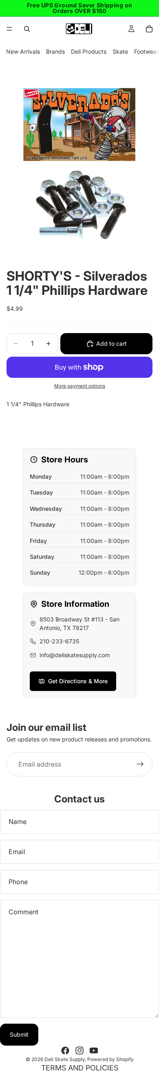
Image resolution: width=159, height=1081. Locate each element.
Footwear (146, 51)
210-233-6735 (59, 641)
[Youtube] (94, 1050)
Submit (19, 1034)
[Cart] (149, 29)
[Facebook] (65, 1050)
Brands (55, 51)
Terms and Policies (79, 1068)
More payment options (79, 386)
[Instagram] (79, 1050)
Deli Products (88, 51)
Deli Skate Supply (64, 1059)
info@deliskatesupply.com (75, 655)
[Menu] (9, 29)
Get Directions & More (78, 681)
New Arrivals (23, 51)
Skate (120, 51)
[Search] (27, 29)
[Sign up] (140, 764)
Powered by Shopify (110, 1059)
